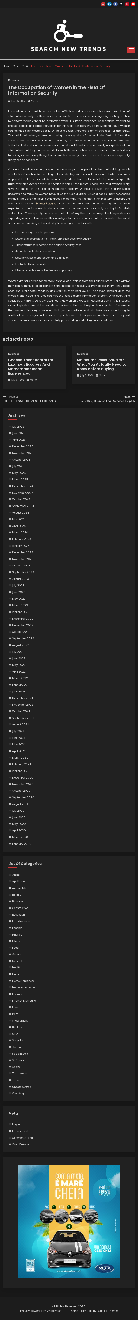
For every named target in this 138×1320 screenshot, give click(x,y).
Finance (17, 934)
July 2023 (18, 585)
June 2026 (19, 433)
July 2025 (18, 466)
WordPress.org (21, 1144)
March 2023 (20, 605)
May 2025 (19, 473)
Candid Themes (108, 1310)
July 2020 (18, 810)
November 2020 (22, 784)
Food (15, 947)
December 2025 (22, 446)
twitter (121, 4)
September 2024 (23, 506)
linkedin (109, 4)
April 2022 (19, 671)
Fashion (17, 928)
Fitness (16, 941)
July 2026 (18, 426)
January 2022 (21, 691)
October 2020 (21, 790)
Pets (15, 1014)
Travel (16, 1080)
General (17, 961)
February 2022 (21, 685)
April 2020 (19, 830)
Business (13, 80)
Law (15, 1007)
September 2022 (23, 638)
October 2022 (21, 631)
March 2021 (20, 757)
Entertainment (21, 921)
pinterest (127, 4)
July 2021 (18, 731)
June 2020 (19, 817)
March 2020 (20, 837)
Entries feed (20, 1131)
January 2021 (21, 771)
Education (18, 914)
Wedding (18, 1093)
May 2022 (19, 665)
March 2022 (20, 678)
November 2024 (22, 492)
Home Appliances (23, 980)
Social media (20, 1053)
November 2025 (22, 453)
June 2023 (19, 592)
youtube (133, 4)
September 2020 (23, 797)
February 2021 (21, 764)
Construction (20, 908)
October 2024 (21, 499)
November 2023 (22, 559)
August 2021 (20, 724)
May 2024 (19, 519)
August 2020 (20, 804)
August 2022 (20, 645)
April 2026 (19, 439)
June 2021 (19, 737)
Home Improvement (25, 987)
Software (18, 1060)
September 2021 (23, 718)
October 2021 (21, 711)
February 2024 (21, 539)
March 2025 (20, 479)
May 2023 (19, 598)
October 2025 (21, 459)
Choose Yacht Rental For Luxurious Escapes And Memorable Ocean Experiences (30, 366)
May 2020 (19, 824)
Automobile (19, 888)
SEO (15, 1033)
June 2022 (19, 658)
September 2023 (23, 572)
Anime (16, 874)
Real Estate (19, 1027)
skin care (17, 1047)
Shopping (18, 1040)
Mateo (35, 101)
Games (16, 954)
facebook (115, 4)
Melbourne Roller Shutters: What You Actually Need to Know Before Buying (101, 364)
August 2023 (20, 579)
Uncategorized (21, 1087)
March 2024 (20, 532)
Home (16, 974)
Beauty (16, 894)
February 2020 (21, 843)
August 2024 (20, 512)
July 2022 (18, 651)
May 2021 (19, 744)
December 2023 (22, 552)
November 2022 (22, 625)
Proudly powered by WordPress (41, 1310)
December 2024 (22, 486)
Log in (16, 1124)
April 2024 (19, 526)
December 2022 (22, 618)
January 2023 (21, 612)
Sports (16, 1067)
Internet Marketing (24, 1000)
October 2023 (21, 565)
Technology (19, 1073)
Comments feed (22, 1137)
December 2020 (22, 777)
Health (16, 967)
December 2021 (22, 698)
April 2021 (19, 751)
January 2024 (21, 545)
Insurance (18, 994)
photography (20, 1020)
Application (19, 881)
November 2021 (22, 704)
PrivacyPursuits (46, 203)
